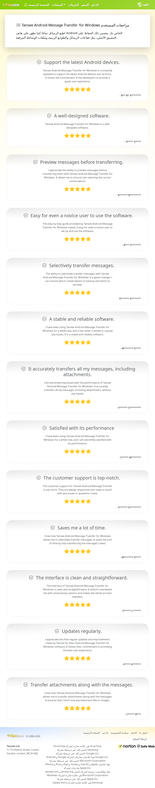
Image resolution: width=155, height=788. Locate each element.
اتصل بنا (143, 732)
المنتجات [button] (57, 5)
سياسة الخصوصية (119, 732)
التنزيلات (73, 5)
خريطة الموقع (140, 738)
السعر (85, 5)
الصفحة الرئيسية (38, 5)
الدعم (95, 5)
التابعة (134, 732)
